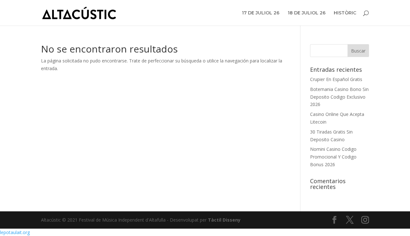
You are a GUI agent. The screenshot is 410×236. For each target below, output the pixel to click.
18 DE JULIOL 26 (306, 13)
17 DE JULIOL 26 (260, 13)
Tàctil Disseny (224, 220)
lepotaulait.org (15, 232)
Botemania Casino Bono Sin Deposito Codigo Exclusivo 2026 (339, 97)
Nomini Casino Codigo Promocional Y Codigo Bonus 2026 (333, 156)
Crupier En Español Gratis (336, 79)
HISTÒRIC (345, 13)
